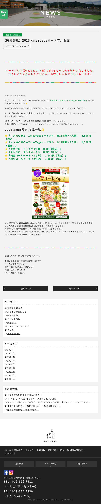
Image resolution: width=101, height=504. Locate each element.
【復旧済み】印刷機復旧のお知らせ (24, 395)
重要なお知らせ (14, 308)
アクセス (9, 453)
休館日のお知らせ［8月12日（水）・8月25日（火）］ (34, 406)
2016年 (11, 379)
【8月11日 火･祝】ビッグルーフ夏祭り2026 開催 (31, 398)
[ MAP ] (37, 478)
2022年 (11, 357)
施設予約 (19, 463)
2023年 (11, 353)
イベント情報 (13, 319)
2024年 (11, 349)
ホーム (8, 450)
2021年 (11, 360)
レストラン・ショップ (17, 46)
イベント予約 (50, 463)
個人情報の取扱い (75, 450)
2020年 (11, 364)
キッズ (10, 330)
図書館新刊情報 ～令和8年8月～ (23, 409)
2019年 (11, 368)
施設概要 (18, 450)
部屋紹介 (30, 450)
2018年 (11, 371)
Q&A (61, 450)
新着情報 (41, 450)
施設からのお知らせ (17, 311)
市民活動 (52, 450)
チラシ (14, 256)
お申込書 (23, 222)
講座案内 (11, 322)
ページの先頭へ (50, 436)
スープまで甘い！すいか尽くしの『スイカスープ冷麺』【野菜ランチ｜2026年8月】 (48, 402)
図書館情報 (12, 315)
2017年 (11, 375)
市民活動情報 (13, 333)
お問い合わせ (82, 463)
